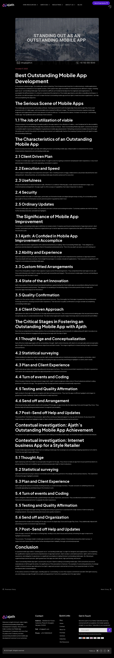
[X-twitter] (101, 650)
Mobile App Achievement (67, 429)
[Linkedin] (108, 650)
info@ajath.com (44, 629)
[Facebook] (97, 650)
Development (31, 81)
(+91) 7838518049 (46, 633)
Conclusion (26, 547)
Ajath (10, 650)
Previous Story (10, 589)
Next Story (105, 589)
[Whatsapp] (104, 650)
